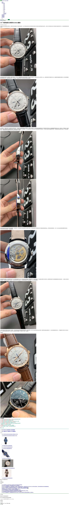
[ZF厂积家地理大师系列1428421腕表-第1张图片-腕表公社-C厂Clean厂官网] (18, 75)
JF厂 (4, 4)
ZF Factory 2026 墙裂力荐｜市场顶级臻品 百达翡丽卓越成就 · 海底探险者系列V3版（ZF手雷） (15, 490)
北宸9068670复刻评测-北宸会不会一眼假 (9, 421)
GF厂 (4, 5)
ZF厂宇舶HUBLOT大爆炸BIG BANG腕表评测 (8, 431)
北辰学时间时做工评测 (6, 420)
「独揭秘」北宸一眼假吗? (5, 424)
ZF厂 (4, 12)
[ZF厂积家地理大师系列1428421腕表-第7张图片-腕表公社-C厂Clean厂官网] (18, 381)
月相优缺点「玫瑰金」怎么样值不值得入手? (8, 426)
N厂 (4, 10)
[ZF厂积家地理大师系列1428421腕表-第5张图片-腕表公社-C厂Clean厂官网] (18, 277)
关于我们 (3, 17)
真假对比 (3, 15)
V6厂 (4, 6)
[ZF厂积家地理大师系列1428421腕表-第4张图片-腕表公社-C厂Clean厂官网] (18, 226)
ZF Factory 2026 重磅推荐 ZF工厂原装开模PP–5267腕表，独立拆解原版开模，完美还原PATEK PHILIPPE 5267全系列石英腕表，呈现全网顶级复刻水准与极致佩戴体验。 (25, 486)
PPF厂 (4, 9)
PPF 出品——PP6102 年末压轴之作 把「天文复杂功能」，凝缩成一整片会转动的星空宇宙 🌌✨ (15, 488)
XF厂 (4, 7)
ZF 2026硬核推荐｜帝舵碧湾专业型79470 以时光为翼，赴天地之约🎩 (11, 491)
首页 (2, 2)
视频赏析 (3, 16)
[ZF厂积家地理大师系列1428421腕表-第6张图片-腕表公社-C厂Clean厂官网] (18, 328)
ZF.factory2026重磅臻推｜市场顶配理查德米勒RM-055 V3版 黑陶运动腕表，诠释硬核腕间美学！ (15, 487)
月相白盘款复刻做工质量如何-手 (7, 422)
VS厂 (4, 11)
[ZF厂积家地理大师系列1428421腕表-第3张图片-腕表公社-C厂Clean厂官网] (18, 178)
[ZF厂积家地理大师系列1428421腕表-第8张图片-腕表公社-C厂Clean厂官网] (18, 417)
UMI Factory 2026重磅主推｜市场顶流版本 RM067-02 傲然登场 (10, 485)
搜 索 (8, 19)
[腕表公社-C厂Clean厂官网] (4, 0)
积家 (3, 427)
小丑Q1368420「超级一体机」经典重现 (7, 425)
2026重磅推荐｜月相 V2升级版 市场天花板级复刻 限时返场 (10, 423)
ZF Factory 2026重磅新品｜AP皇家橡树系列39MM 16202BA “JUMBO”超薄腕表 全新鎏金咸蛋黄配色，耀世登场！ (18, 492)
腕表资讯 (3, 14)
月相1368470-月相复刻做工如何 (10, 419)
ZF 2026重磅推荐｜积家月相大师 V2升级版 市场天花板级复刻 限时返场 (12, 484)
